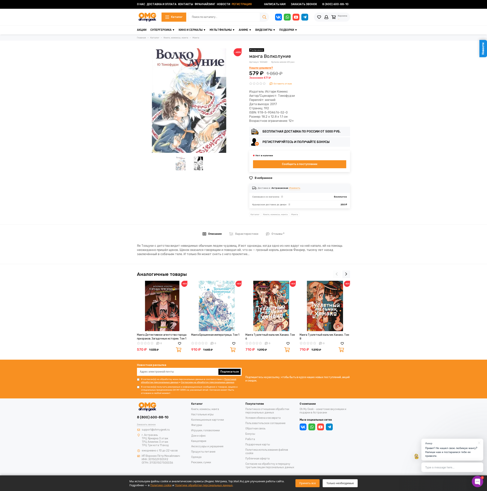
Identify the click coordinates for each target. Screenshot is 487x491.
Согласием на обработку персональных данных (207, 382)
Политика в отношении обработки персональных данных (267, 411)
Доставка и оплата (162, 4)
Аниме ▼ (245, 30)
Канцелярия (198, 441)
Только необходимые (340, 483)
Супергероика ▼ (162, 30)
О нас (141, 4)
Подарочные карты (257, 444)
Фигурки (196, 425)
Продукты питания (203, 451)
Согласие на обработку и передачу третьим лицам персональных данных (269, 465)
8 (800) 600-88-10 (335, 4)
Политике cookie (161, 485)
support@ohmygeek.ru (156, 429)
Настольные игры (202, 414)
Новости (223, 4)
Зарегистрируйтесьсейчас (306, 29)
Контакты (185, 4)
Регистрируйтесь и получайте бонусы (296, 142)
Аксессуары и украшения (207, 446)
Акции (141, 30)
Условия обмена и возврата (263, 418)
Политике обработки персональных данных (203, 485)
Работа (250, 439)
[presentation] (337, 274)
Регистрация (242, 4)
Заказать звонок (304, 4)
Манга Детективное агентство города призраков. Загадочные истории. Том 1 (161, 336)
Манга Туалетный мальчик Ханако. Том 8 (324, 336)
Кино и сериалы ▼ (192, 30)
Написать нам (275, 4)
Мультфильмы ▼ (222, 30)
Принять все (307, 483)
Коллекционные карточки (207, 419)
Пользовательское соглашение (265, 423)
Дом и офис (198, 435)
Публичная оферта (257, 458)
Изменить (294, 188)
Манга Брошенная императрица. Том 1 (215, 334)
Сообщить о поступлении (299, 164)
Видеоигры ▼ (265, 30)
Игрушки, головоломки (205, 430)
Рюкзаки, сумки (201, 462)
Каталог (176, 17)
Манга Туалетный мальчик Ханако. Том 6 (270, 336)
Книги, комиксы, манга (275, 214)
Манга (294, 214)
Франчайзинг (205, 4)
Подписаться (229, 371)
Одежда (196, 457)
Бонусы (250, 433)
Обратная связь (255, 428)
